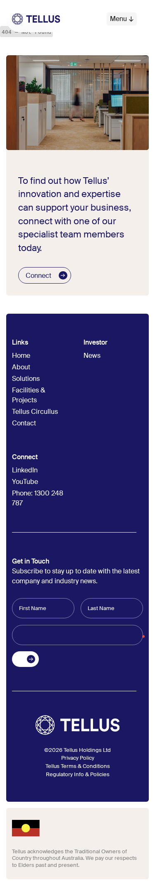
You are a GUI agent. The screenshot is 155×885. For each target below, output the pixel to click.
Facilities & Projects (28, 395)
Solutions (26, 378)
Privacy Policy (77, 758)
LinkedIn (25, 470)
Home (21, 355)
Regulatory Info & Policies (78, 774)
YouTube (25, 481)
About (21, 367)
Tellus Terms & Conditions (77, 766)
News (91, 355)
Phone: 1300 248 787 (37, 498)
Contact (24, 423)
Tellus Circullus (35, 411)
